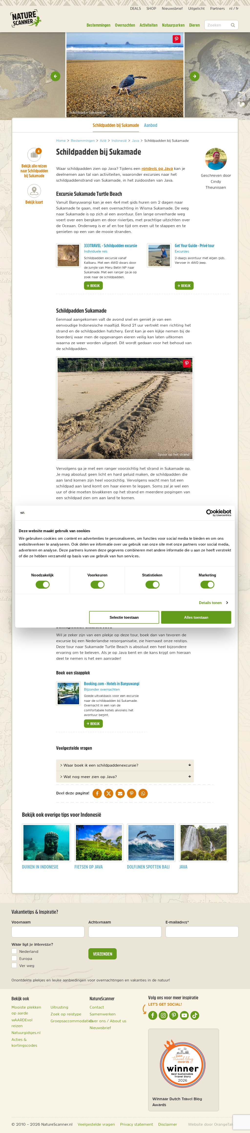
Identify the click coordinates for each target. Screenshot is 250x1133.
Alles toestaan (196, 617)
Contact (97, 1007)
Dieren (194, 25)
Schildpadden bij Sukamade (116, 125)
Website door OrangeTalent (213, 1124)
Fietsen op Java (88, 867)
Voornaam (21, 922)
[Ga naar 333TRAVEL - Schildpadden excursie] (68, 255)
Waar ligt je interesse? (32, 944)
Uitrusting (59, 1007)
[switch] (97, 584)
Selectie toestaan (124, 617)
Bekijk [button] (95, 285)
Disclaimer (167, 1124)
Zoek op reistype (66, 1014)
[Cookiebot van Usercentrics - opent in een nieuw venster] (209, 513)
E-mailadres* (177, 922)
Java (183, 867)
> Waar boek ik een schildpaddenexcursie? (99, 765)
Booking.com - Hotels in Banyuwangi (111, 683)
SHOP (151, 8)
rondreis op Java (157, 168)
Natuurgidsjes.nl (26, 1032)
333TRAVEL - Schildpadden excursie (110, 245)
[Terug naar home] (26, 18)
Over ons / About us (108, 1021)
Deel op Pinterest (187, 363)
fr (237, 8)
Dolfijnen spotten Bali (148, 867)
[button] (55, 76)
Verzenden (102, 954)
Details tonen (210, 602)
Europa (25, 958)
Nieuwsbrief (172, 8)
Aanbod (150, 125)
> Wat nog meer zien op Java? (88, 777)
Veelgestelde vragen (96, 1124)
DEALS (135, 8)
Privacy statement (136, 1124)
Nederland (28, 951)
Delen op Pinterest (177, 39)
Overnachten (125, 25)
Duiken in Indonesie (40, 867)
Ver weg (26, 966)
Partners (217, 8)
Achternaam (99, 922)
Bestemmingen (98, 25)
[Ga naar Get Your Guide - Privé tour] (159, 255)
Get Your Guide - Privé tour (194, 245)
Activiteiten (148, 25)
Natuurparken (173, 25)
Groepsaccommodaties (72, 1021)
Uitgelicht (196, 8)
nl (230, 8)
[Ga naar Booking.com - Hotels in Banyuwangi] (68, 693)
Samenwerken (103, 1014)
